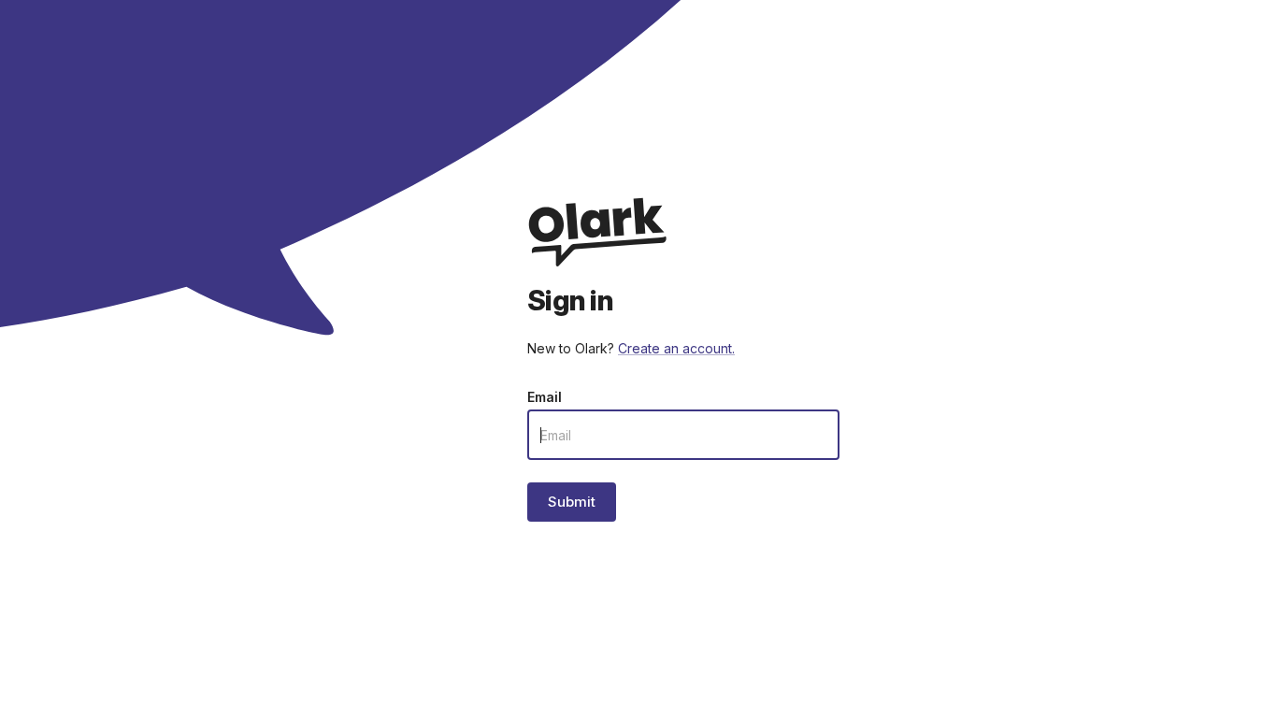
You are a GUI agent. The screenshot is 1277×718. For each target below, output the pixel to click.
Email (544, 397)
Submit (571, 501)
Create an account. (676, 348)
